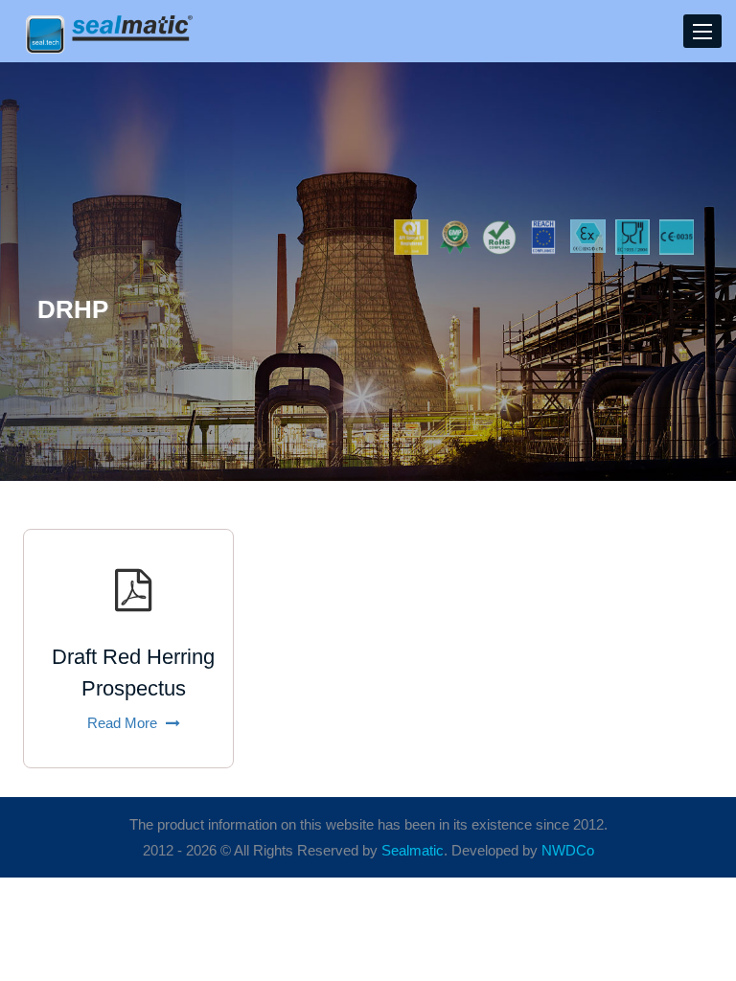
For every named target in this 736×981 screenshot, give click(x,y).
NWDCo (567, 850)
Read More (124, 723)
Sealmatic (412, 850)
